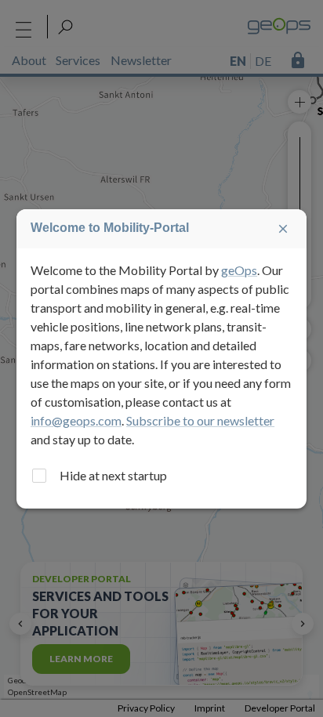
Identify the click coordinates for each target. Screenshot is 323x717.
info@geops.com (76, 420)
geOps (239, 270)
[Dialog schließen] (283, 229)
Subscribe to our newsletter (200, 420)
